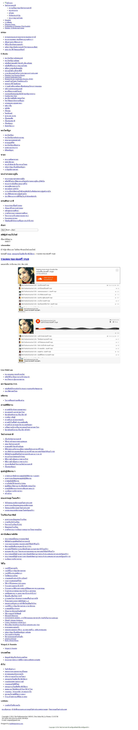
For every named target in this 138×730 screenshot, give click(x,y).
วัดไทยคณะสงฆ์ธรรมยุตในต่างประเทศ (18, 503)
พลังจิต (7, 108)
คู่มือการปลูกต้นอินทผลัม (13, 68)
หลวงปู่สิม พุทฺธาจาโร (12, 186)
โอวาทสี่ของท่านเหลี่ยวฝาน (14, 400)
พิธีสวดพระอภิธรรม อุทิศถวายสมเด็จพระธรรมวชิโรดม (24, 449)
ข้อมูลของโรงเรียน (11, 527)
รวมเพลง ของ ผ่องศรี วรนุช (15, 259)
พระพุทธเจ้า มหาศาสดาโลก (15, 412)
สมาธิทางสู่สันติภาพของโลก (15, 98)
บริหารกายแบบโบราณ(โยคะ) (15, 676)
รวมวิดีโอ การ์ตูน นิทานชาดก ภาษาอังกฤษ (20, 606)
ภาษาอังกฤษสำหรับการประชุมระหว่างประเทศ (21, 73)
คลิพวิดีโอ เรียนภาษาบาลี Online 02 (17, 377)
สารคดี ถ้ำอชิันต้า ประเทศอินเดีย (16, 422)
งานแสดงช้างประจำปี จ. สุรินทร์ (16, 578)
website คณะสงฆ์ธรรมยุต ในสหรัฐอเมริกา (19, 510)
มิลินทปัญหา (9, 150)
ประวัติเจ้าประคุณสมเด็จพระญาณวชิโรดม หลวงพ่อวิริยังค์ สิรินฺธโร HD (30, 451)
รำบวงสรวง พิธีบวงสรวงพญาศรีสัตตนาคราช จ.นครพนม (25, 588)
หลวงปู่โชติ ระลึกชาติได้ (13, 71)
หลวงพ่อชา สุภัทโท (11, 189)
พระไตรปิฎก (9, 135)
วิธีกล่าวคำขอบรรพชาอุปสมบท (16, 441)
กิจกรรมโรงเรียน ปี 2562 (13, 524)
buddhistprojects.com (16, 723)
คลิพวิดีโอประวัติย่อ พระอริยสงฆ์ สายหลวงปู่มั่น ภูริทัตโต (25, 181)
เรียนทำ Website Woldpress (14, 620)
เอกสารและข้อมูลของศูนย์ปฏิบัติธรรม (18, 478)
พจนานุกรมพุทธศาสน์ (12, 140)
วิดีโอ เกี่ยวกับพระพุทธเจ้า (14, 44)
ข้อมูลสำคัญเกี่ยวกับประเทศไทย (16, 657)
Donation (8, 20)
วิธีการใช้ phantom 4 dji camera (15, 583)
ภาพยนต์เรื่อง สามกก (12, 608)
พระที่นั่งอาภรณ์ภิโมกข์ (13, 91)
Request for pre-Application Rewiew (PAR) (19, 79)
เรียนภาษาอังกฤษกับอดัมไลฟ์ (15, 611)
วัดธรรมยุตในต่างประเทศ (58, 709)
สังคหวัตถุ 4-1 (9, 126)
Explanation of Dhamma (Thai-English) (17, 26)
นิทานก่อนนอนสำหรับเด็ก (14, 636)
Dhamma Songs (10, 24)
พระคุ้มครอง (6, 709)
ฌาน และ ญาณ (10, 116)
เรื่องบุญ (8, 111)
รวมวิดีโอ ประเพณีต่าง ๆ (13, 573)
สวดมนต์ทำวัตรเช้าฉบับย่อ (14, 446)
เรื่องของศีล (9, 118)
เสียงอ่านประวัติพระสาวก (14, 42)
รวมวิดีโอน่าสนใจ (11, 568)
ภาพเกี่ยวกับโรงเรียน (12, 522)
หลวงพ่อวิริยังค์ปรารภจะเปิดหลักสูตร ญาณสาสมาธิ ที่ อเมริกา (26, 549)
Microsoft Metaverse (11, 615)
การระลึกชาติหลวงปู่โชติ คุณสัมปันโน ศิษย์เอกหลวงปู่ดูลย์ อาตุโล (28, 191)
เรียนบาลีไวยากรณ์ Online (14, 208)
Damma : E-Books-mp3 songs (14, 28)
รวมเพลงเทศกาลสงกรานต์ (14, 681)
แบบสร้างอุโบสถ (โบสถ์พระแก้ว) (16, 81)
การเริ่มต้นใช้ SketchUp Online (15, 483)
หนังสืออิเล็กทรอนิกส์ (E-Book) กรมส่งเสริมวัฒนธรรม (23, 388)
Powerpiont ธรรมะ (11, 218)
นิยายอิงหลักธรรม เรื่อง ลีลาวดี (15, 415)
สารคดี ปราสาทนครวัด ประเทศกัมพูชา (18, 425)
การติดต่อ (8, 22)
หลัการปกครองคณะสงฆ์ (13, 89)
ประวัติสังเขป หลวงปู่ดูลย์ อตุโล (16, 194)
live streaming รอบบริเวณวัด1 (15, 374)
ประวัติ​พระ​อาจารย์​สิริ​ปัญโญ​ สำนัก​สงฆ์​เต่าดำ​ (21, 196)
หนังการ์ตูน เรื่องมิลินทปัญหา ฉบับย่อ (18, 632)
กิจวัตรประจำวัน (14, 15)
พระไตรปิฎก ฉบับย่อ (12, 60)
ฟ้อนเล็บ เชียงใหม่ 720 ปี (13, 596)
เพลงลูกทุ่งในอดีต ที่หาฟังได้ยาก (23, 254)
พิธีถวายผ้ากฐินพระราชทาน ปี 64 (16, 459)
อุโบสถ (11, 13)
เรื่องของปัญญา (10, 467)
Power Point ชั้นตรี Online (13, 205)
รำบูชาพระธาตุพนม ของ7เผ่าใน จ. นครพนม (20, 591)
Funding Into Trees (11, 96)
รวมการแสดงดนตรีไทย (13, 581)
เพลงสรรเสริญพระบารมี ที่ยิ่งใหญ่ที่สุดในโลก (20, 603)
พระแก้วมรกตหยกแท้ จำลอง (15, 456)
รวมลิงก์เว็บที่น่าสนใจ (12, 705)
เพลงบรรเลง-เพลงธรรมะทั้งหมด (16, 671)
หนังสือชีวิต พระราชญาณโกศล (16, 66)
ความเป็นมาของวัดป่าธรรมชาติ (20, 8)
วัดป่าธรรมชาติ (10, 5)
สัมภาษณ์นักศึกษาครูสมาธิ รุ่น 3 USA (18, 546)
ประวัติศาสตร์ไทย (11, 391)
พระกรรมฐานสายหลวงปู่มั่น (15, 179)
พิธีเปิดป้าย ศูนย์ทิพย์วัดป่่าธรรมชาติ (17, 541)
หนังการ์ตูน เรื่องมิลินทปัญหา (15, 167)
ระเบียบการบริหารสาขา (13, 559)
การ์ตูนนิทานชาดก (11, 169)
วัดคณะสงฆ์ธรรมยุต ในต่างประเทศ (17, 508)
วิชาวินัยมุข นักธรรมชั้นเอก (14, 101)
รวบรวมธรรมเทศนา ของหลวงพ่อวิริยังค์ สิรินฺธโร (22, 544)
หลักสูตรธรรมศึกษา (12, 210)
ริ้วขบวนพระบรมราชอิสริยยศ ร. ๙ (17, 601)
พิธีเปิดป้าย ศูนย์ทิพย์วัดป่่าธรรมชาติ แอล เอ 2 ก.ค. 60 (23, 454)
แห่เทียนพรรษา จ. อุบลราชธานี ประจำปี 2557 (20, 593)
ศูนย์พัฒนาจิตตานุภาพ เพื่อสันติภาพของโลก (20, 486)
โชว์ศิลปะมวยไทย (11, 576)
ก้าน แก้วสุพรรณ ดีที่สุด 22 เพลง (16, 697)
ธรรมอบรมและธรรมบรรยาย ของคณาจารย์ (20, 37)
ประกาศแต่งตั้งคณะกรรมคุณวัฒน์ (17, 539)
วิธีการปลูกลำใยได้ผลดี (13, 613)
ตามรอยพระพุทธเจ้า (12, 627)
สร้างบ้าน (8, 493)
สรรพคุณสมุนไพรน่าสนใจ (14, 674)
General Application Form (13, 77)
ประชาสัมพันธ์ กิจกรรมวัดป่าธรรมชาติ (18, 464)
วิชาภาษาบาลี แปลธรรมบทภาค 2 (17, 216)
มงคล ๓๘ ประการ (11, 147)
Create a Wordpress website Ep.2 (15, 622)
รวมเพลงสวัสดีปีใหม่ (12, 684)
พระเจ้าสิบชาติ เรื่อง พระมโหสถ (16, 164)
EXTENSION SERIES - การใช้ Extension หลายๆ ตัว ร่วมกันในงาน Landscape (31, 618)
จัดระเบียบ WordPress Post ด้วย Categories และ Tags (22, 625)
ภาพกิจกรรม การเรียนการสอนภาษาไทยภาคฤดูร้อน (23, 529)
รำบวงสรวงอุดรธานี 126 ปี (14, 586)
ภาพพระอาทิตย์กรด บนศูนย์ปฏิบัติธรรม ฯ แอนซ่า (22, 476)
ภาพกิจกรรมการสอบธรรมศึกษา (16, 213)
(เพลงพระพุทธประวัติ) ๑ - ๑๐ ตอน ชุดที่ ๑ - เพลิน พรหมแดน (25, 630)
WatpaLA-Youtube (11, 648)
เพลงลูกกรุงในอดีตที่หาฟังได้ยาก (16, 686)
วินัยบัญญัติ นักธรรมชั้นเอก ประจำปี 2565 (19, 221)
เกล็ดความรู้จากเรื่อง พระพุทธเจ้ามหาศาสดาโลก (22, 427)
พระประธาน (13, 10)
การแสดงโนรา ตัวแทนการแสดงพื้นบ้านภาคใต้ (21, 598)
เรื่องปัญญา (9, 123)
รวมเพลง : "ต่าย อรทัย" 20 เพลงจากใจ (18, 692)
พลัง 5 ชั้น (8, 106)
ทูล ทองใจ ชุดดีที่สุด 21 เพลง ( (15, 694)
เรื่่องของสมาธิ (10, 121)
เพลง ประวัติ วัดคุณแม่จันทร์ (15, 49)
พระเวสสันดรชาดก (11, 159)
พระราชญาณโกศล (16, 18)
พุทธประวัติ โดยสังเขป (13, 84)
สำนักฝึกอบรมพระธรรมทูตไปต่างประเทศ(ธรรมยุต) (30, 709)
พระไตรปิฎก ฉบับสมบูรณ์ (14, 58)
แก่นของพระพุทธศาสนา (13, 103)
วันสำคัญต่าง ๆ (10, 669)
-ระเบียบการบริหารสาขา (13, 491)
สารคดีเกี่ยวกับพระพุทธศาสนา (15, 409)
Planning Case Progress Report (15, 75)
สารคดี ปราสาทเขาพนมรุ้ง (14, 420)
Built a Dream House (11, 640)
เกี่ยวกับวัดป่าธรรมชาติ (13, 439)
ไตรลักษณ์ (8, 113)
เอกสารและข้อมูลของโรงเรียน (15, 519)
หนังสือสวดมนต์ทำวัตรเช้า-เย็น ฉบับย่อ (18, 63)
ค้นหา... (8, 230)
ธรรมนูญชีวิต (9, 142)
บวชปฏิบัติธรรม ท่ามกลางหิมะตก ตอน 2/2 (19, 488)
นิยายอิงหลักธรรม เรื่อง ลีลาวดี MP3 (17, 430)
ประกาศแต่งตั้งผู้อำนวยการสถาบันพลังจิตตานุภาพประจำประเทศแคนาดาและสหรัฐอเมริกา (36, 554)
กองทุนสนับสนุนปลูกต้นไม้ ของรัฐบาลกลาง (20, 94)
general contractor (10, 639)
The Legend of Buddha (12, 634)
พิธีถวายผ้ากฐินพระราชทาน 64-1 (16, 461)
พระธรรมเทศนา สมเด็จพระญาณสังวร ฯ (19, 39)
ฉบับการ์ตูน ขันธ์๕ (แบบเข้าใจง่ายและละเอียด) (21, 47)
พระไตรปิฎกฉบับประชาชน (14, 137)
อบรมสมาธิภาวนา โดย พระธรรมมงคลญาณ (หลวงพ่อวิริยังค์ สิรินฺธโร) (30, 551)
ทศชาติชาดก (9, 162)
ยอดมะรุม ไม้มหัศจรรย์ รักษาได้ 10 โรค (19, 689)
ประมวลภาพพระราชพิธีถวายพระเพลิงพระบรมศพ (22, 660)
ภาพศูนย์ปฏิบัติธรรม (12, 481)
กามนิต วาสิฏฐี (10, 417)
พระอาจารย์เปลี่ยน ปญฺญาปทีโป (16, 184)
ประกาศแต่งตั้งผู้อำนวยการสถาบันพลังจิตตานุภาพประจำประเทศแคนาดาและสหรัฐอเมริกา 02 (37, 556)
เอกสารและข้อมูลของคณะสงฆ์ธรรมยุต (19, 505)
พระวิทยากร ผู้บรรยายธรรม (14, 379)
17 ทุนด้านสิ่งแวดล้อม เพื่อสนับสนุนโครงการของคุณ (23, 86)
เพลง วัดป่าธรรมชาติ (12, 444)
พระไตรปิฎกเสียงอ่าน (12, 145)
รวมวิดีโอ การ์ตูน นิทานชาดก (15, 571)
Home (9, 254)
